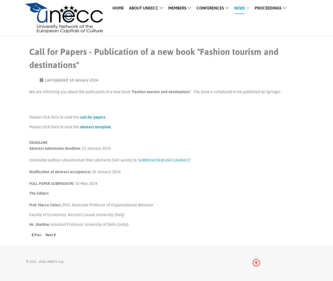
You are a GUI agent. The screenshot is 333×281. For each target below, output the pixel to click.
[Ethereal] (64, 18)
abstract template (95, 126)
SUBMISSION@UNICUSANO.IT (164, 160)
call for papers (92, 117)
